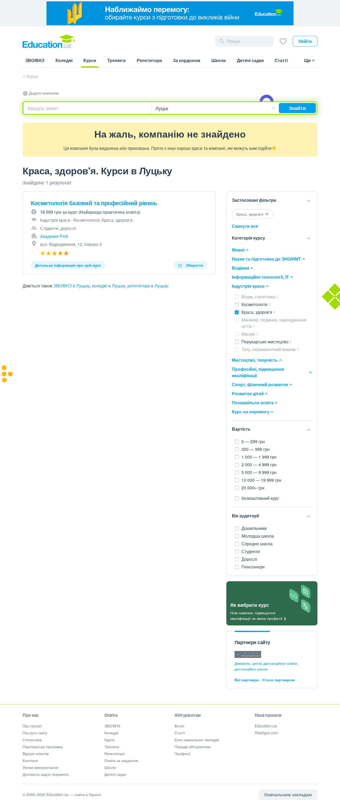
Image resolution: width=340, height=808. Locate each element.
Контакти (30, 760)
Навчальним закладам (288, 794)
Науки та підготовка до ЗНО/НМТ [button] (266, 259)
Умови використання (40, 767)
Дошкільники (254, 528)
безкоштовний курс (260, 498)
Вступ (179, 725)
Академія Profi (54, 236)
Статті (180, 732)
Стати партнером (278, 679)
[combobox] (87, 108)
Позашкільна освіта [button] (253, 402)
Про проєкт (32, 725)
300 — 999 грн (255, 449)
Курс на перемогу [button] (250, 412)
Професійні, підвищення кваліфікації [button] (258, 372)
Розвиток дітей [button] (248, 393)
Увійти (305, 41)
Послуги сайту (35, 732)
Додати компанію (43, 93)
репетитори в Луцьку (148, 286)
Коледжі (111, 732)
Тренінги (111, 746)
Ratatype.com (266, 732)
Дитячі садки (115, 774)
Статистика (32, 739)
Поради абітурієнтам (193, 746)
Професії (182, 753)
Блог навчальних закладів (197, 739)
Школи (110, 767)
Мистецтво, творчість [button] (255, 360)
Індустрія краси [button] (248, 286)
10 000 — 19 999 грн (261, 480)
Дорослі (249, 559)
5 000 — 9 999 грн (259, 472)
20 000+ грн (252, 488)
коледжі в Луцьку (108, 286)
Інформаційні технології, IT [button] (260, 277)
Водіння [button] (240, 268)
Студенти (251, 551)
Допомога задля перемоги (46, 774)
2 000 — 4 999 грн (259, 464)
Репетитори (114, 753)
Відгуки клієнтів (36, 753)
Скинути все (245, 226)
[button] (272, 200)
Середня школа (257, 544)
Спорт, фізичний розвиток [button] (260, 384)
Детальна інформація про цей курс (68, 265)
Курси (32, 76)
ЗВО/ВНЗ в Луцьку (71, 286)
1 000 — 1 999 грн (259, 457)
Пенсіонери (253, 567)
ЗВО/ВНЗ (112, 725)
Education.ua (266, 725)
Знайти (297, 108)
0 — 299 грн (253, 441)
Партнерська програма (43, 746)
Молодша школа (258, 536)
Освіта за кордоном (121, 760)
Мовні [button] (238, 250)
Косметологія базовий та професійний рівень (94, 203)
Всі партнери (247, 679)
